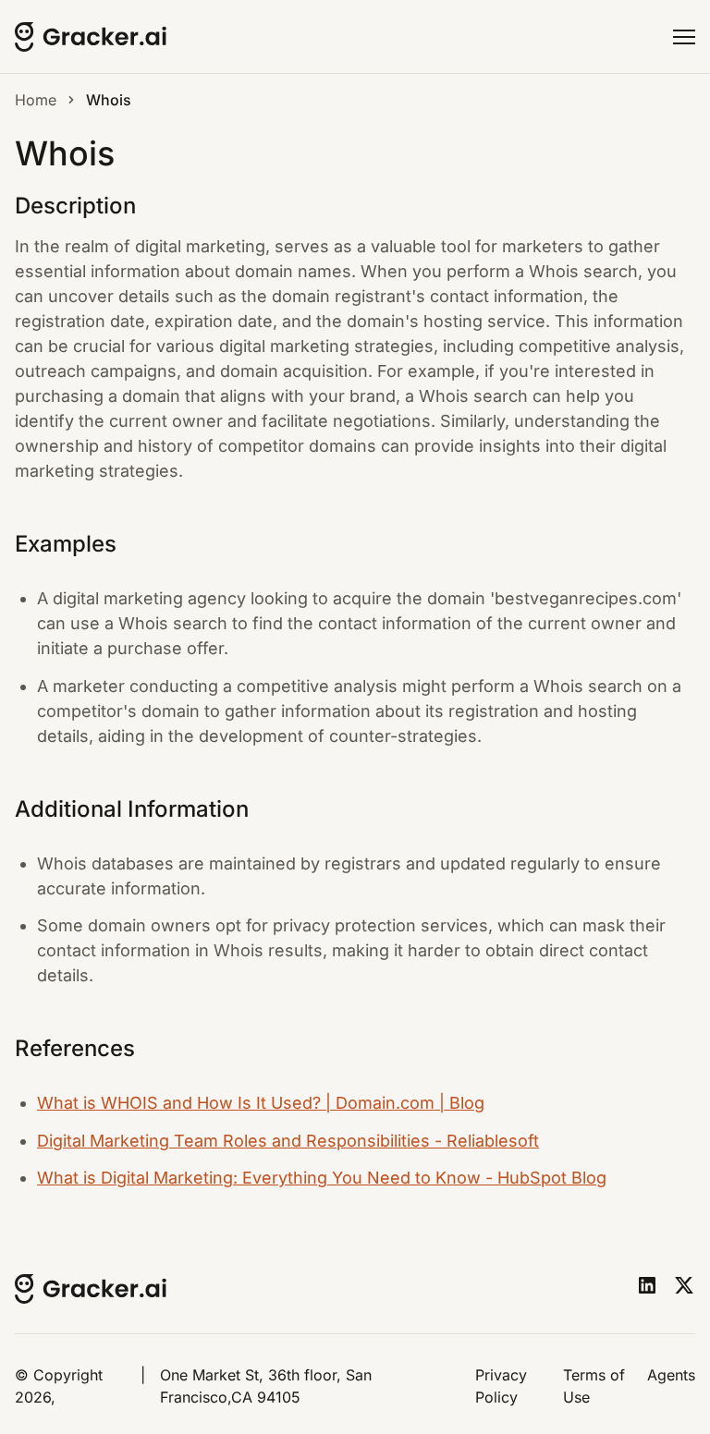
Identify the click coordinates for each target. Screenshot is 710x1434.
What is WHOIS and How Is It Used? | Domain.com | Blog (260, 1102)
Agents (671, 1375)
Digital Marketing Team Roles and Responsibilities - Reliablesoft (288, 1140)
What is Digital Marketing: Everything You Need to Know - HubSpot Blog (321, 1177)
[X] (684, 1285)
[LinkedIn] (647, 1285)
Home (35, 100)
